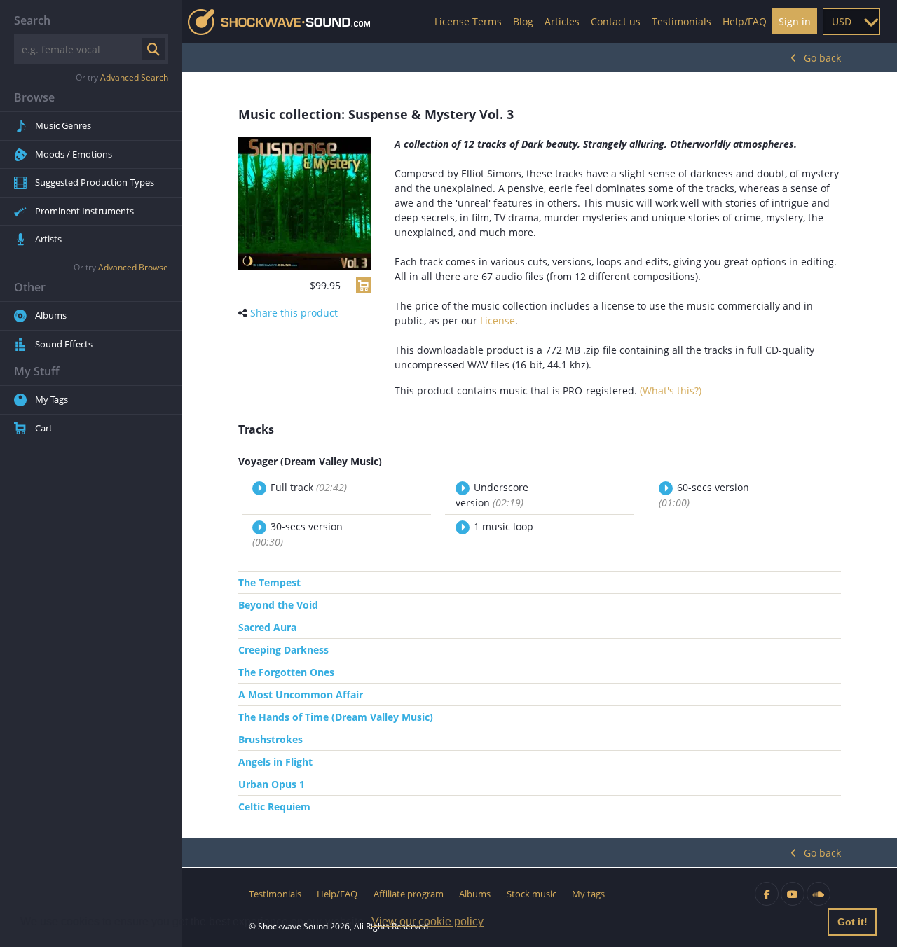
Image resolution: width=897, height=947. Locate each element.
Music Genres (63, 125)
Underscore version (492, 495)
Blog (523, 21)
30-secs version (297, 534)
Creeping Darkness (283, 649)
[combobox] (851, 21)
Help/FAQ (745, 21)
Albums (51, 315)
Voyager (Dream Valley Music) (310, 461)
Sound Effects (64, 344)
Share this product (294, 312)
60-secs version (704, 495)
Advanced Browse (133, 267)
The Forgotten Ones (286, 672)
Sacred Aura (267, 627)
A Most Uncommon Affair (300, 694)
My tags (588, 893)
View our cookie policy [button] (427, 921)
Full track (309, 487)
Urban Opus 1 (271, 784)
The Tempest (269, 582)
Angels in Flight (275, 761)
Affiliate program (409, 893)
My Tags (51, 399)
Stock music (531, 893)
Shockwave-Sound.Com (279, 22)
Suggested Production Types (94, 182)
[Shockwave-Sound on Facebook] (767, 894)
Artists (48, 239)
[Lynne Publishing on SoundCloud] (818, 894)
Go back (822, 57)
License (497, 320)
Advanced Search (134, 77)
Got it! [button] (852, 921)
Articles (562, 21)
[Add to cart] (363, 285)
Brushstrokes (270, 739)
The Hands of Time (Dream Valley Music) (335, 717)
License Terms (468, 21)
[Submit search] (153, 49)
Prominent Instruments (84, 211)
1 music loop (503, 526)
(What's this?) (670, 390)
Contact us (616, 21)
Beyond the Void (278, 604)
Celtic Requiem (274, 806)
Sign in (795, 21)
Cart (44, 428)
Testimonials (681, 21)
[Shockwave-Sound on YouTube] (792, 894)
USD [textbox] (841, 21)
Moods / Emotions (73, 154)
